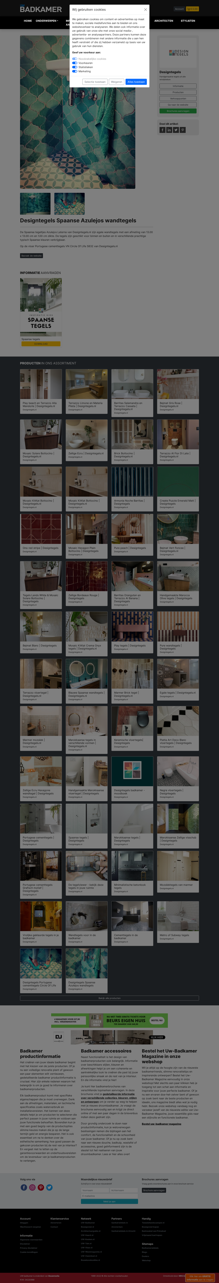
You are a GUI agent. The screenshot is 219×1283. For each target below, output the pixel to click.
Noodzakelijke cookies (92, 58)
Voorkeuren (86, 63)
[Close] (145, 9)
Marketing (85, 71)
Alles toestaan (136, 81)
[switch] (74, 63)
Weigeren (116, 81)
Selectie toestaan (94, 81)
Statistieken (86, 67)
